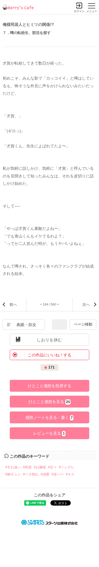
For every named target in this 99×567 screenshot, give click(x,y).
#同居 (27, 467)
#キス (70, 474)
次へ (86, 304)
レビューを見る (49, 433)
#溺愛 (45, 474)
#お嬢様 (40, 467)
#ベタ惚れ (31, 474)
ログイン (79, 11)
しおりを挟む (49, 340)
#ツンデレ (66, 467)
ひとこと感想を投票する (49, 386)
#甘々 (52, 467)
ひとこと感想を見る (49, 401)
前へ (13, 304)
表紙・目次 (26, 324)
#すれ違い (13, 467)
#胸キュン (13, 474)
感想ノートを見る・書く (49, 417)
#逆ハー (57, 474)
